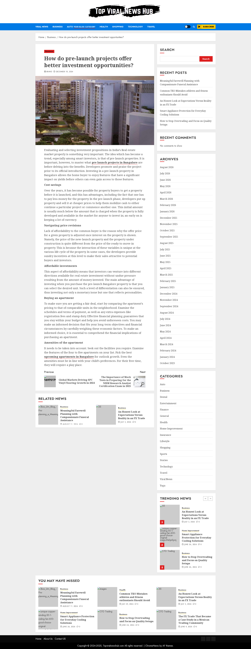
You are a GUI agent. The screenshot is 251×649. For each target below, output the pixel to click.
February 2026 (168, 205)
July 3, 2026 (126, 422)
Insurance (165, 435)
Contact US (60, 638)
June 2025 (165, 255)
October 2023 (167, 363)
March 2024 (166, 344)
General (164, 416)
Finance (164, 409)
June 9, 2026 (186, 627)
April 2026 (165, 192)
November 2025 (169, 224)
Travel (151, 26)
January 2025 (167, 287)
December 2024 (168, 293)
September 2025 (169, 236)
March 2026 (166, 198)
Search (167, 49)
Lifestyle (165, 441)
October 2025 (167, 230)
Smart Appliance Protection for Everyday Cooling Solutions (196, 537)
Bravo (49, 72)
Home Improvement (171, 428)
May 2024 (165, 331)
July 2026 (165, 173)
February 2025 (168, 281)
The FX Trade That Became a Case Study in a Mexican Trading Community (194, 619)
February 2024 (168, 350)
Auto (81, 26)
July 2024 (165, 319)
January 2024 (167, 357)
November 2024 (169, 300)
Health (104, 26)
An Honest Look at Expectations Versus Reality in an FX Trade (131, 415)
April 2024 (165, 338)
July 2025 (165, 249)
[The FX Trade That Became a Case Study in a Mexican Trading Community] (166, 619)
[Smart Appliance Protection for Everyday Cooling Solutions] (170, 537)
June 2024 (165, 325)
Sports (163, 454)
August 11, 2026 (70, 424)
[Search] (194, 27)
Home (38, 638)
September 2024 (169, 306)
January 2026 (167, 211)
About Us (48, 638)
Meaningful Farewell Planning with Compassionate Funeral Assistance (74, 415)
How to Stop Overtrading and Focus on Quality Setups (197, 560)
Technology (135, 26)
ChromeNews (152, 645)
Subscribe (208, 26)
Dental (163, 397)
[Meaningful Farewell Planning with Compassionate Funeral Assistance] (48, 415)
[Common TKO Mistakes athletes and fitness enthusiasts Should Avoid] (107, 597)
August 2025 (167, 243)
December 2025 (168, 217)
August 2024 (167, 312)
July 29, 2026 (127, 604)
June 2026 (165, 179)
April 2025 (165, 268)
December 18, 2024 (64, 72)
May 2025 (165, 262)
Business (58, 26)
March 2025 (166, 274)
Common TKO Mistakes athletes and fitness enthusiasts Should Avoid (134, 597)
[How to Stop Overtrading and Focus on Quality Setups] (170, 560)
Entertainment (168, 403)
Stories (164, 460)
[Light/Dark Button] (188, 26)
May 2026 (165, 186)
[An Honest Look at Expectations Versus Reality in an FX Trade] (106, 415)
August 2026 (167, 167)
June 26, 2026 (190, 544)
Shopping (117, 26)
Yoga (162, 485)
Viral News (41, 26)
